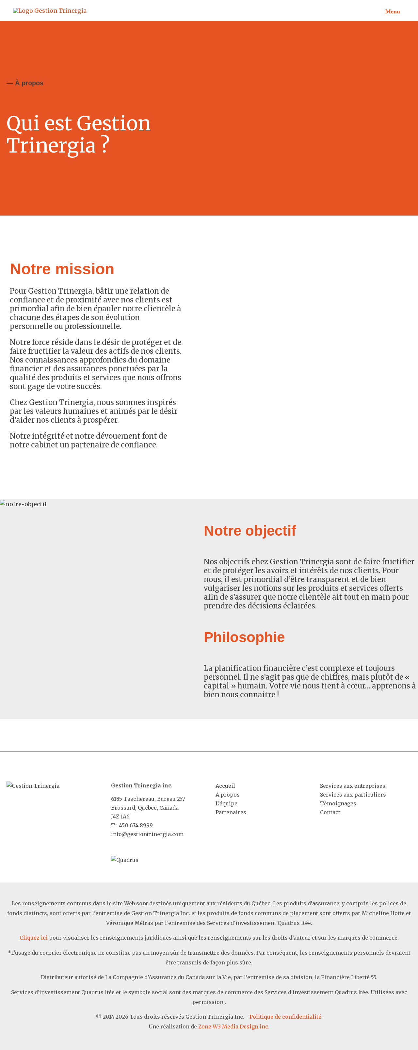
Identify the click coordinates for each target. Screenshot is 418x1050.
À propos (228, 794)
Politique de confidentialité (285, 1016)
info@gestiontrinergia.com (147, 834)
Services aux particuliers (353, 794)
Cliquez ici (34, 937)
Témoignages (338, 803)
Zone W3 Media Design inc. (233, 1026)
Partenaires (231, 812)
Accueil (225, 786)
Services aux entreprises (352, 786)
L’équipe (226, 803)
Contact (330, 812)
